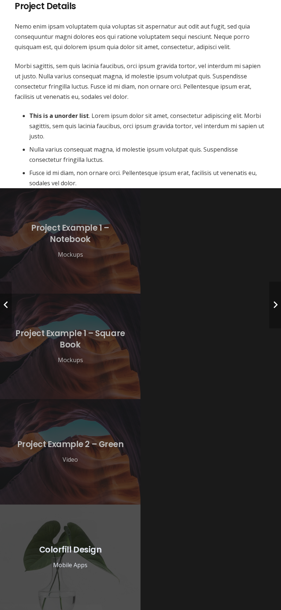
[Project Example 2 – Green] (70, 452)
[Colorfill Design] (70, 557)
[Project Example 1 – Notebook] (70, 241)
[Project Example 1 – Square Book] (70, 346)
